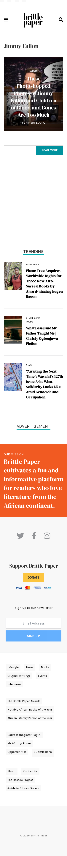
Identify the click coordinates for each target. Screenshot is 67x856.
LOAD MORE (50, 150)
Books (45, 667)
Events (42, 675)
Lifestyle (13, 667)
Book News (32, 264)
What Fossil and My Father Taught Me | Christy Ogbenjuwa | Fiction (43, 335)
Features (33, 71)
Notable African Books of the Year (29, 709)
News (29, 365)
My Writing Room (19, 743)
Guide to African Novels (23, 788)
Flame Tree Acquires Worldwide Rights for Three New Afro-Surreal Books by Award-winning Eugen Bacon (44, 283)
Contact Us (30, 771)
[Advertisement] (33, 202)
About (11, 771)
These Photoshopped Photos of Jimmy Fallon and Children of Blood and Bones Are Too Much (33, 96)
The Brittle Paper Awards (23, 701)
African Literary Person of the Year (29, 718)
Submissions (43, 752)
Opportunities (16, 752)
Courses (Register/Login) (24, 735)
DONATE (33, 577)
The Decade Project (20, 780)
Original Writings (19, 675)
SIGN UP (33, 636)
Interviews (14, 684)
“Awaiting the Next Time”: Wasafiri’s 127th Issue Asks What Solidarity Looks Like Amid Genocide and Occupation (44, 384)
